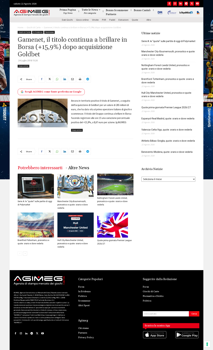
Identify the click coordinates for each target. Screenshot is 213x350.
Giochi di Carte (34, 27)
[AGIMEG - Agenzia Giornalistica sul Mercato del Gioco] (32, 13)
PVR (104, 19)
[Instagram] (175, 4)
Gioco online (82, 19)
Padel (112, 19)
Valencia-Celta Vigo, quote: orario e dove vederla (166, 129)
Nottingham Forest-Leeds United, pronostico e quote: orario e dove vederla (112, 201)
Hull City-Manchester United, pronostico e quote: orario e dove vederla (72, 243)
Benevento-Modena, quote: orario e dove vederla (167, 152)
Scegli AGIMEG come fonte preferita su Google (53, 91)
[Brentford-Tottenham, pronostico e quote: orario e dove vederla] (36, 225)
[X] (192, 4)
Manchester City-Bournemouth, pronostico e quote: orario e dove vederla (72, 204)
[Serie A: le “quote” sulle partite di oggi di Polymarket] (36, 186)
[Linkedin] (181, 4)
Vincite (95, 19)
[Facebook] (169, 4)
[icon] (155, 338)
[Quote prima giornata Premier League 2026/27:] (115, 225)
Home (20, 27)
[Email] (72, 79)
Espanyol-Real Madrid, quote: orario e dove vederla (167, 118)
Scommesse (49, 32)
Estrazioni (123, 19)
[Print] (80, 79)
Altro (148, 19)
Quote (135, 19)
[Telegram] (186, 4)
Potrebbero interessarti (40, 168)
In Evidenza (37, 32)
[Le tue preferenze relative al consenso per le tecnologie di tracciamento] (207, 344)
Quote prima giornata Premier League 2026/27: (166, 107)
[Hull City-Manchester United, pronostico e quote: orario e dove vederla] (75, 225)
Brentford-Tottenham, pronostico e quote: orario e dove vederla (167, 81)
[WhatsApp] (57, 79)
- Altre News (77, 168)
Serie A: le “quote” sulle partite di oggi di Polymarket (168, 41)
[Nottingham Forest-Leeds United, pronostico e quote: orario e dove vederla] (115, 184)
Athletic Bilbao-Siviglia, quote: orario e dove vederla (168, 140)
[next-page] (25, 253)
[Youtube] (197, 4)
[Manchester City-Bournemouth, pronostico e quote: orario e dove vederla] (75, 186)
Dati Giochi (67, 19)
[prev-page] (20, 253)
